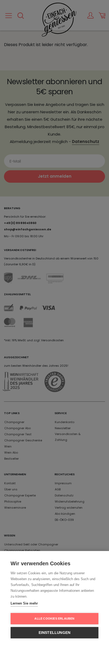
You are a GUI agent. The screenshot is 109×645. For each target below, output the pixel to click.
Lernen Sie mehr (24, 603)
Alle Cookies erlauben (54, 618)
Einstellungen (55, 633)
